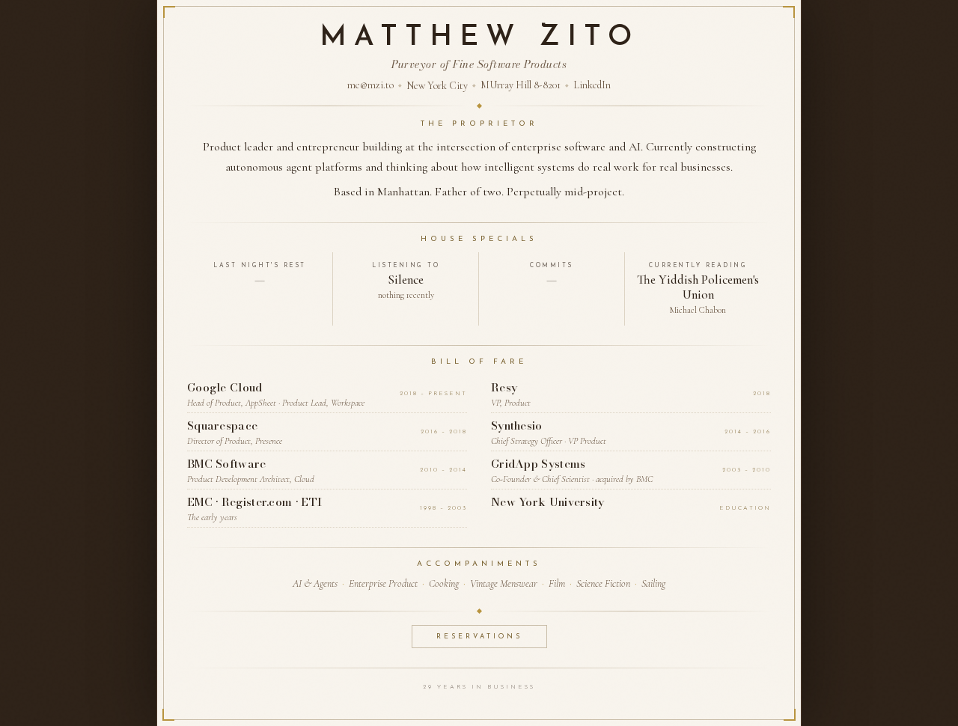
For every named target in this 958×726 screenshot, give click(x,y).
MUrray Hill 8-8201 (520, 85)
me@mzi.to (370, 85)
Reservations (479, 636)
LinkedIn (592, 85)
